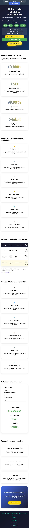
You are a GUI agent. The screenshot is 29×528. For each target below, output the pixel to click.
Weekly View (14, 523)
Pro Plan (22, 1)
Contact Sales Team (5, 272)
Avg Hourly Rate (8, 397)
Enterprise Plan (14, 3)
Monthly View (14, 525)
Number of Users (8, 387)
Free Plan (14, 1)
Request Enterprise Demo (14, 36)
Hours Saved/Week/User (10, 392)
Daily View (14, 520)
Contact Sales (14, 502)
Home (6, 1)
